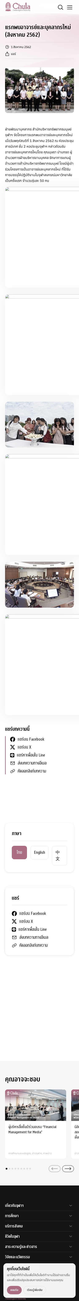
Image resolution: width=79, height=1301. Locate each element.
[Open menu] (70, 7)
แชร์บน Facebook (31, 739)
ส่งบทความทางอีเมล (32, 763)
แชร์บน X (24, 747)
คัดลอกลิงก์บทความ (32, 771)
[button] (6, 1169)
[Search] (60, 7)
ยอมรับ (14, 1290)
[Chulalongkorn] (17, 6)
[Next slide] (68, 1168)
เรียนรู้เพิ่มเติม (35, 1290)
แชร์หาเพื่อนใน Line (31, 755)
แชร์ (13, 54)
